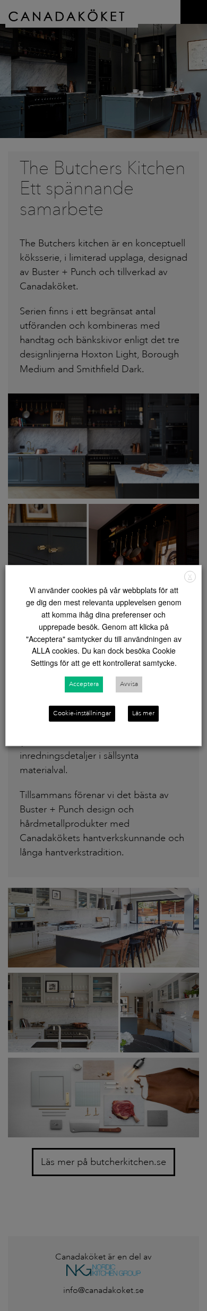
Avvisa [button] (129, 684)
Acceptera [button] (84, 684)
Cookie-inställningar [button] (82, 713)
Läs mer (143, 713)
